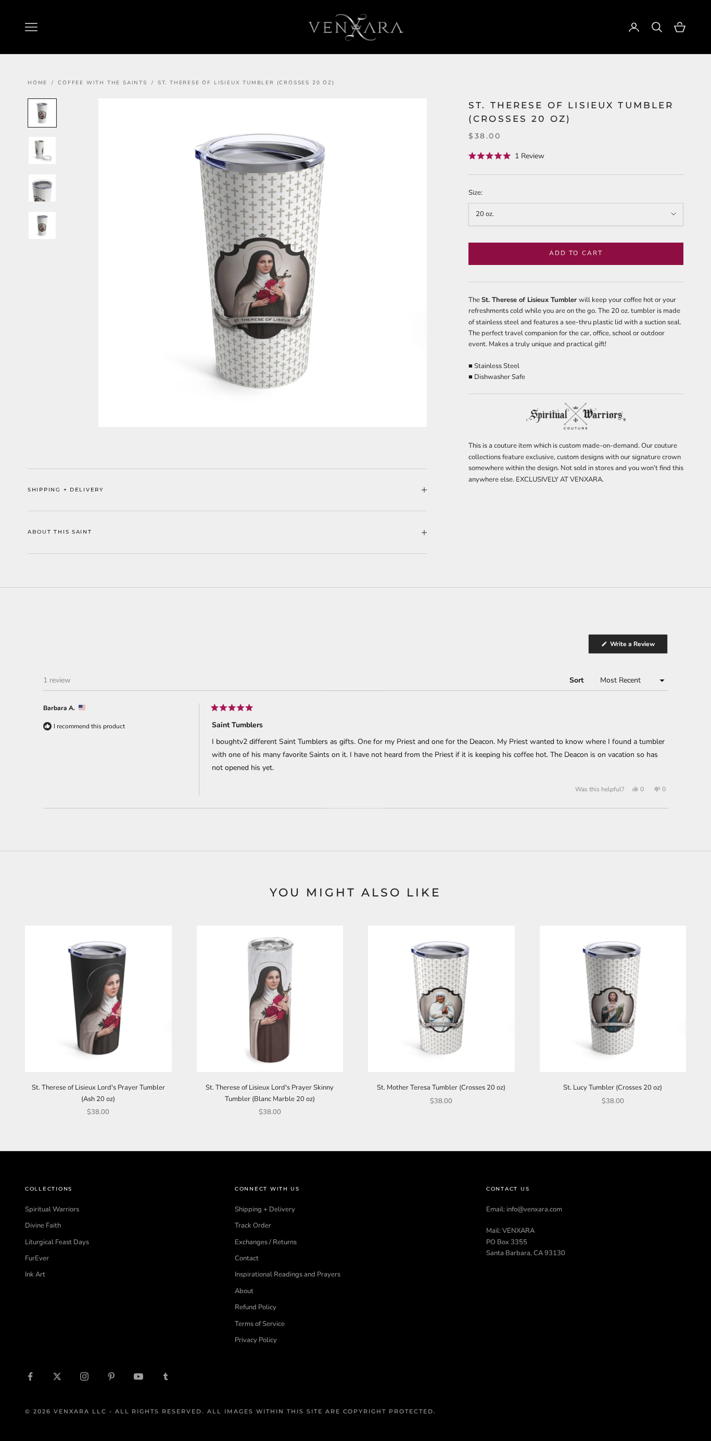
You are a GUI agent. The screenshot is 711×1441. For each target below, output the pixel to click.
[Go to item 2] (42, 150)
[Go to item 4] (42, 225)
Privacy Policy (256, 1340)
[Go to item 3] (42, 188)
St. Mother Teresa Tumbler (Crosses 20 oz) (441, 1087)
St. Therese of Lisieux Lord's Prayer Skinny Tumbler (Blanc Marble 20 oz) (270, 1093)
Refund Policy (255, 1307)
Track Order (253, 1225)
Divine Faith (43, 1225)
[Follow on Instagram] (84, 1376)
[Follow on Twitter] (57, 1376)
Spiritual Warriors (52, 1209)
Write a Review (638, 646)
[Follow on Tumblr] (165, 1376)
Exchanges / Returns (266, 1242)
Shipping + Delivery (265, 1209)
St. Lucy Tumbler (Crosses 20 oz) (612, 1087)
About (244, 1291)
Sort (577, 680)
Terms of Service (260, 1324)
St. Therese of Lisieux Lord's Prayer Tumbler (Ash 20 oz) (98, 1093)
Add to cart (576, 253)
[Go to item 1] (42, 113)
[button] (506, 156)
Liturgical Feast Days (57, 1242)
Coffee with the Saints (102, 82)
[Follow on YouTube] (138, 1376)
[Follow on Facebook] (30, 1376)
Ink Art (35, 1274)
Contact (247, 1258)
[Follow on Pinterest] (111, 1376)
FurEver (37, 1258)
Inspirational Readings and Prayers (287, 1274)
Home (37, 82)
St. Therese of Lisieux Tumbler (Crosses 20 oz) (246, 82)
